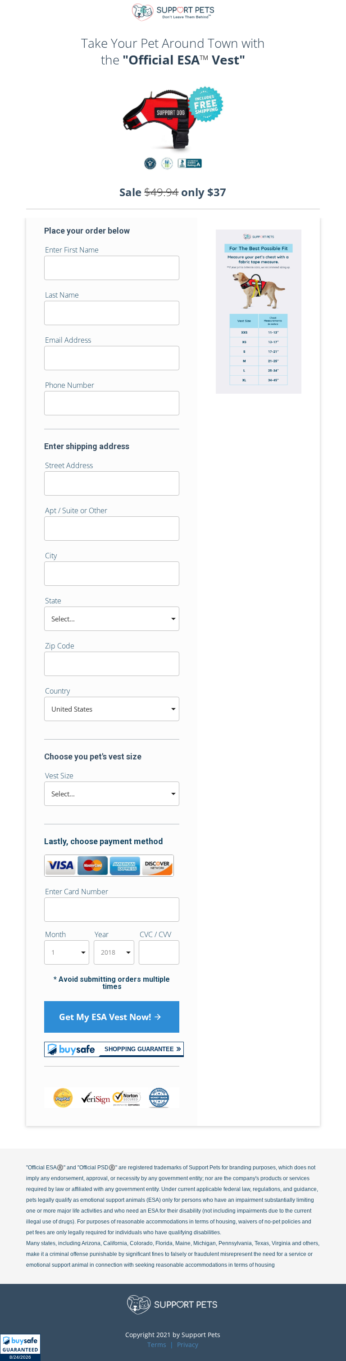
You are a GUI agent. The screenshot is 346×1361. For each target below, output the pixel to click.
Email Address (68, 340)
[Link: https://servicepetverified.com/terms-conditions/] (167, 1344)
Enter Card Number (76, 892)
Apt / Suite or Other (76, 511)
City (51, 556)
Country (57, 691)
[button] (20, 1347)
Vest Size (59, 776)
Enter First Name (72, 250)
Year (102, 935)
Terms (156, 1344)
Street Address (69, 466)
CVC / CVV (155, 935)
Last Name (62, 295)
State (53, 601)
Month (55, 935)
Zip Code (59, 646)
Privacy (187, 1344)
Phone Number (69, 386)
